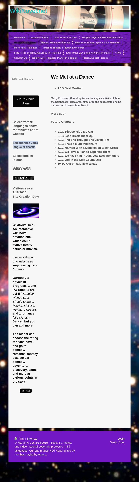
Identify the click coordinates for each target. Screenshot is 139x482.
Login (121, 438)
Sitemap (32, 438)
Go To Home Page (25, 101)
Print (21, 438)
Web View (117, 442)
